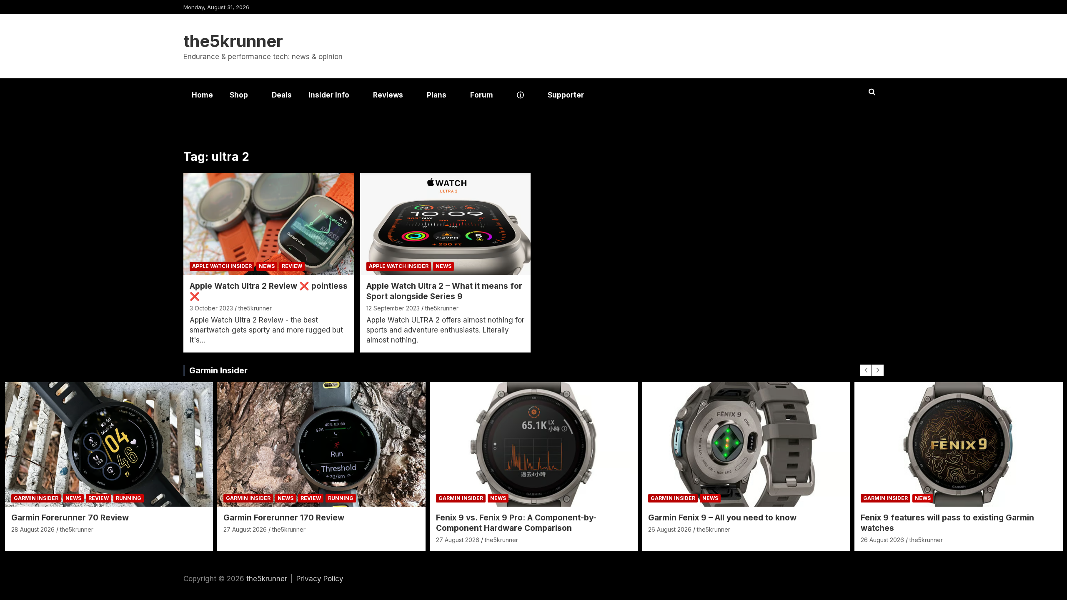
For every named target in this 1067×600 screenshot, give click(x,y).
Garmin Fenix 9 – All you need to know (722, 517)
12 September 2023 (393, 308)
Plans (436, 95)
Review (292, 266)
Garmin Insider (218, 370)
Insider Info (328, 95)
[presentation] (866, 370)
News (267, 266)
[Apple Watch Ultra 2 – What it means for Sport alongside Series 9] (445, 223)
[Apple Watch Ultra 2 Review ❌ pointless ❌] (269, 223)
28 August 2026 (33, 529)
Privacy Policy (319, 579)
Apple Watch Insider (222, 266)
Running (128, 498)
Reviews (388, 95)
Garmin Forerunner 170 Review (283, 517)
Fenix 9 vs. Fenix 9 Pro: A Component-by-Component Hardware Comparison (516, 523)
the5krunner (233, 41)
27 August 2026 (245, 529)
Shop (239, 95)
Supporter (566, 95)
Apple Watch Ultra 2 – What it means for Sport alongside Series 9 (444, 291)
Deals (282, 95)
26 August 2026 (669, 529)
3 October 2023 (211, 308)
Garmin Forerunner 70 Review (70, 517)
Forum (481, 95)
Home (202, 95)
